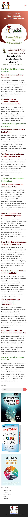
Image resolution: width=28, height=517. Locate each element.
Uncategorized (7, 494)
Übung (5, 496)
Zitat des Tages (7, 490)
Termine (6, 498)
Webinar (6, 492)
